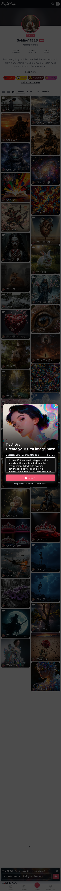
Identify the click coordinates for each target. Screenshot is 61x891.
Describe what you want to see (22, 454)
